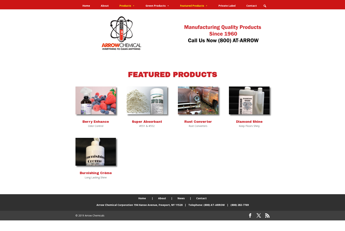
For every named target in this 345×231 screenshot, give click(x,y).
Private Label (227, 5)
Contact (251, 5)
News (181, 198)
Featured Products (192, 5)
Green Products (156, 5)
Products (125, 5)
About (105, 5)
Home (86, 5)
